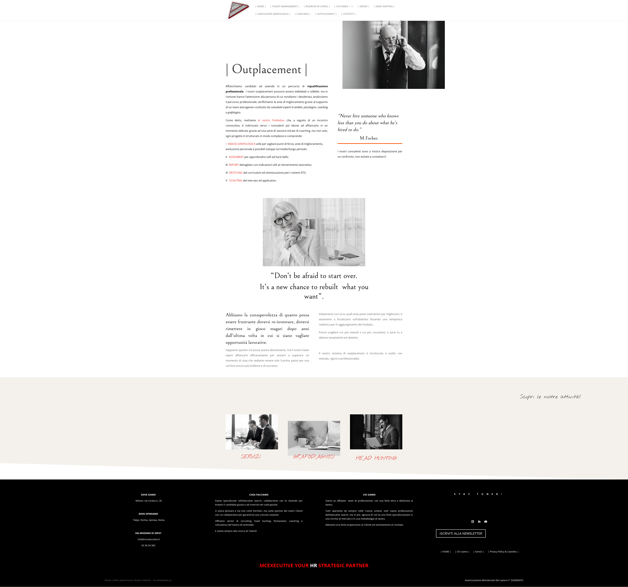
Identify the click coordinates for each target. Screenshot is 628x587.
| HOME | (260, 6)
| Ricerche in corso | (317, 6)
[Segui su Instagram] (472, 521)
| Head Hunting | (384, 6)
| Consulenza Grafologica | (272, 14)
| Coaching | (303, 14)
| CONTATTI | (348, 14)
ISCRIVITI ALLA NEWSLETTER (461, 533)
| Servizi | (363, 6)
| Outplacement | (326, 14)
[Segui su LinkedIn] (479, 521)
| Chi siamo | (342, 6)
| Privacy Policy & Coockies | (503, 552)
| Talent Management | (284, 6)
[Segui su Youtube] (485, 521)
